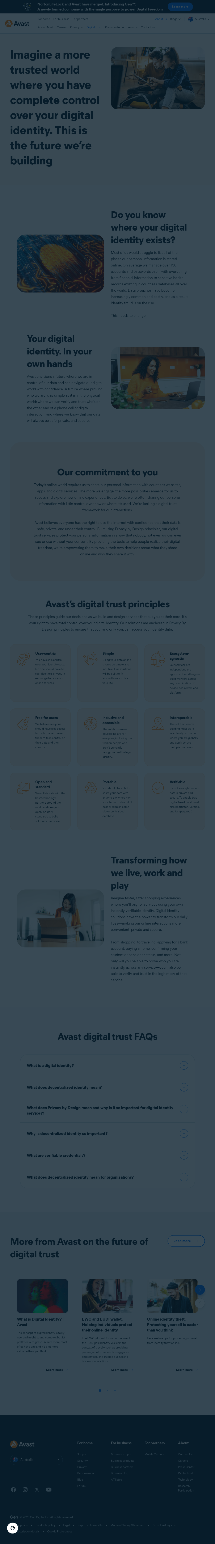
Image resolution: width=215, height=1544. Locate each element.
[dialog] (107, 772)
